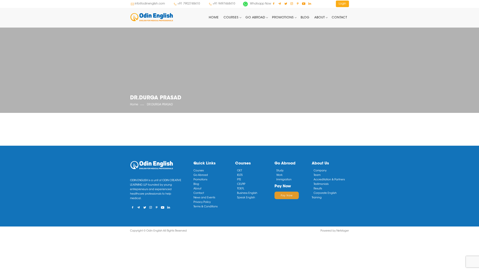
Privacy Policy (202, 202)
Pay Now (287, 195)
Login (342, 3)
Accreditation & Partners (329, 179)
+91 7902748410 (188, 3)
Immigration (284, 179)
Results (318, 189)
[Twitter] (285, 3)
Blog (305, 17)
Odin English (154, 231)
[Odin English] (164, 17)
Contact (339, 17)
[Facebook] (273, 3)
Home (214, 17)
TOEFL (240, 189)
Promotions (283, 17)
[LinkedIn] (309, 3)
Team (317, 175)
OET (239, 171)
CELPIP (241, 184)
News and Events (204, 197)
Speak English (246, 197)
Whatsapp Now (260, 3)
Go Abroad (255, 17)
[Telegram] (279, 3)
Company (320, 171)
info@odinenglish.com (150, 3)
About (319, 17)
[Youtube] (303, 3)
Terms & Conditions (205, 207)
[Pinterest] (297, 3)
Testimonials (321, 184)
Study (279, 171)
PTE (239, 179)
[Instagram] (291, 3)
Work (279, 175)
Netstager (342, 231)
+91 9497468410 (224, 3)
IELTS (240, 175)
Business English (247, 193)
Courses (231, 17)
